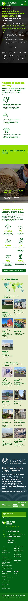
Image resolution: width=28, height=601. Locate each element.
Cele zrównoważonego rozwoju (19, 552)
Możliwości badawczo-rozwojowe (6, 576)
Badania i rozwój (5, 573)
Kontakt (16, 571)
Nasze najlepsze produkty (7, 565)
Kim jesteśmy (4, 548)
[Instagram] (10, 526)
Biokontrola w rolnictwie (6, 560)
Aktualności (5, 584)
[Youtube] (18, 526)
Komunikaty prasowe (6, 588)
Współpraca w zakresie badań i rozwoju (7, 578)
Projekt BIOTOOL (17, 554)
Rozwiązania (5, 557)
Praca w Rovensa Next (6, 552)
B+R (2, 590)
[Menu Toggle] (25, 4)
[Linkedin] (7, 526)
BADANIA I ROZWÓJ (7, 571)
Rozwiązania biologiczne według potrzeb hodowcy (7, 568)
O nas (3, 547)
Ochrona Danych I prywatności (9, 595)
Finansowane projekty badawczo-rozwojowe (6, 581)
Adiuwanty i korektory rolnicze (6, 563)
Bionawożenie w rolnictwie (7, 559)
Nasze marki (4, 550)
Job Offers (16, 575)
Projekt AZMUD (17, 556)
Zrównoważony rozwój (19, 550)
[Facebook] (12, 526)
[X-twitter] (15, 526)
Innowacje (17, 560)
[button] (22, 4)
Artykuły (3, 586)
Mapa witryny (21, 595)
